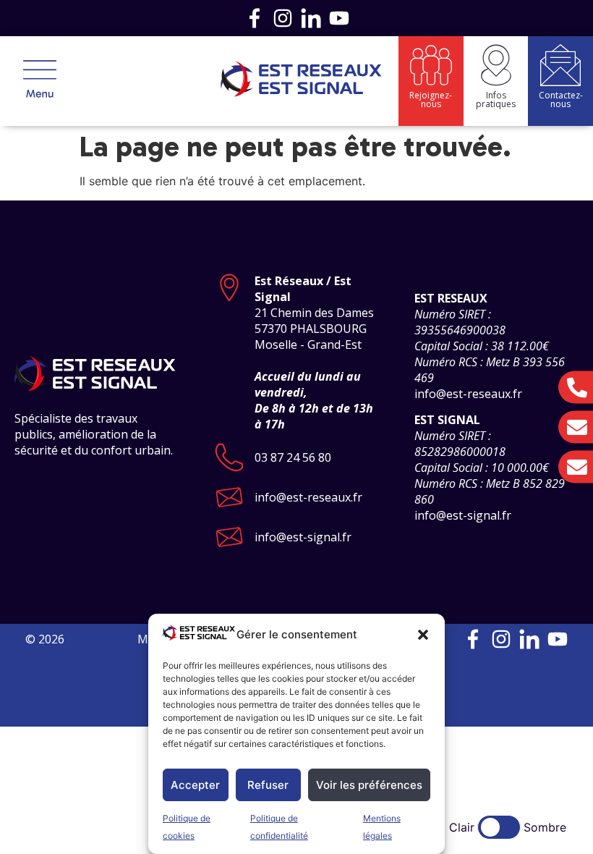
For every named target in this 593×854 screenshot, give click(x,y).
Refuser (268, 785)
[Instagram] (283, 18)
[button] (423, 634)
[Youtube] (339, 18)
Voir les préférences (369, 785)
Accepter (195, 785)
